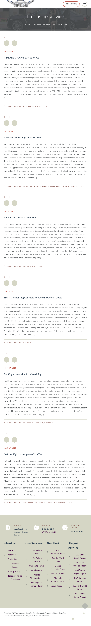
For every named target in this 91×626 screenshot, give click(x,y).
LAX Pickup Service (37, 560)
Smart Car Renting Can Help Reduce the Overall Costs (33, 297)
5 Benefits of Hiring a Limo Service (22, 137)
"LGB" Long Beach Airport (80, 556)
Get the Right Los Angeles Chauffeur (24, 454)
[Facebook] (6, 43)
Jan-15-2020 (10, 51)
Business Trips (29, 106)
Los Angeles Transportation (36, 584)
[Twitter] (14, 43)
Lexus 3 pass (56, 586)
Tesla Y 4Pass (57, 574)
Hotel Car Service (16, 616)
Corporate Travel (36, 566)
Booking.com (28, 616)
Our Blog (48, 423)
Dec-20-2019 (10, 291)
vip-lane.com (20, 613)
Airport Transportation (36, 576)
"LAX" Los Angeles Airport (79, 564)
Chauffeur (42, 106)
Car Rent (27, 266)
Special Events (35, 570)
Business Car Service (41, 616)
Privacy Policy (14, 571)
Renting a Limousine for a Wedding (22, 374)
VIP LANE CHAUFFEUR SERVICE (21, 57)
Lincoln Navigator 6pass (58, 567)
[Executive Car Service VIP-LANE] (20, 4)
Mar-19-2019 (10, 448)
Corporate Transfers (44, 613)
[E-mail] (72, 619)
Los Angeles (49, 186)
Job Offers (28, 503)
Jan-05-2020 (10, 211)
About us (12, 555)
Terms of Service (15, 565)
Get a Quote (71, 4)
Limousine (38, 186)
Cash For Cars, (31, 613)
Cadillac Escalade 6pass (58, 552)
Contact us (12, 559)
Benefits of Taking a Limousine (20, 217)
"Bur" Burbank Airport (80, 580)
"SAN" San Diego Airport (79, 587)
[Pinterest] (84, 613)
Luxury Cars (61, 186)
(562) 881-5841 (49, 532)
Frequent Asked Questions (15, 577)
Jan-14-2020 (10, 131)
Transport (73, 186)
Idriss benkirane (13, 106)
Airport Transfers (59, 613)
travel (82, 186)
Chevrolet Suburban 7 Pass (58, 580)
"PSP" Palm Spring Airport (80, 595)
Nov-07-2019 (10, 368)
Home (10, 550)
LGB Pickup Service (37, 552)
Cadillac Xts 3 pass (58, 560)
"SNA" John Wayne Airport (79, 572)
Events (6, 616)
